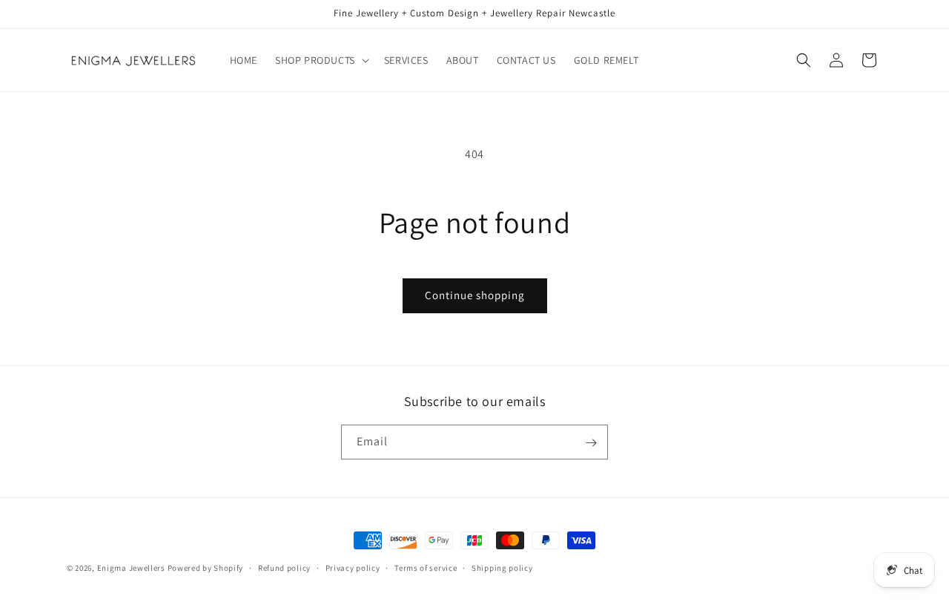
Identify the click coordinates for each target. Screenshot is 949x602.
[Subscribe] (591, 442)
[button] (320, 60)
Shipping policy (502, 567)
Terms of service (425, 567)
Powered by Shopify (206, 568)
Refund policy (284, 567)
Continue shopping (475, 295)
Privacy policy (352, 567)
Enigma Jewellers (131, 568)
